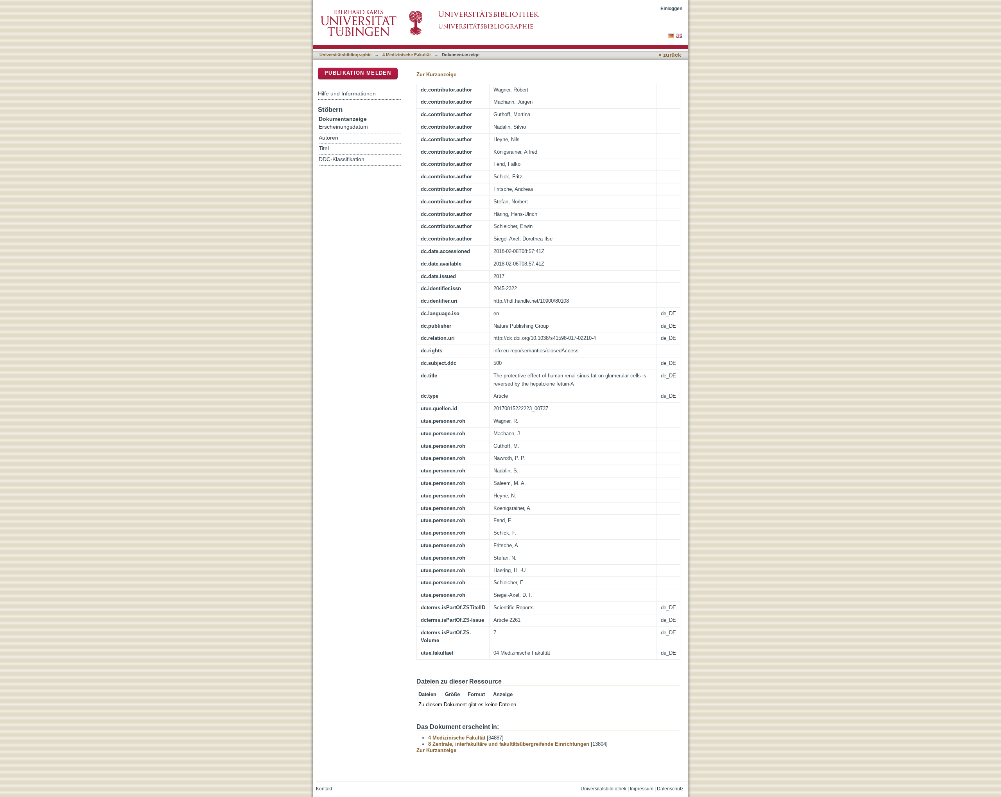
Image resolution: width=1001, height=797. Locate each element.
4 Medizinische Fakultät (406, 54)
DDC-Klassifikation (341, 159)
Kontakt (324, 789)
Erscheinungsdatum (343, 127)
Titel (324, 148)
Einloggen (671, 8)
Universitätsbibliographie (345, 54)
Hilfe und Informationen (347, 93)
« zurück (669, 55)
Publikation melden (358, 73)
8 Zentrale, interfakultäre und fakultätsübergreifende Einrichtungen (508, 744)
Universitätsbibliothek (603, 789)
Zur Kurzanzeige (436, 74)
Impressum (641, 789)
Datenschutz (670, 789)
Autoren (328, 138)
